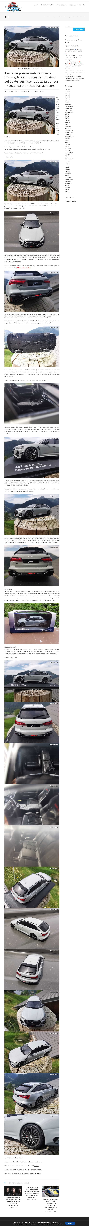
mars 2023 (67, 171)
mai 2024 (67, 142)
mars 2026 (67, 100)
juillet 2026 (67, 92)
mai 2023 (67, 167)
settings (59, 1224)
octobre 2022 (68, 181)
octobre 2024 (68, 134)
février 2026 (68, 102)
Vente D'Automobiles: (37, 92)
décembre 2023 (69, 153)
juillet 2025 (67, 116)
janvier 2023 (68, 175)
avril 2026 (67, 98)
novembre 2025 (69, 108)
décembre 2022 (69, 177)
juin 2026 (67, 94)
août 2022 (67, 185)
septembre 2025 (69, 112)
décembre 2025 (69, 106)
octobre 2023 (68, 157)
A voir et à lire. (22, 1169)
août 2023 (67, 161)
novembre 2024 (69, 132)
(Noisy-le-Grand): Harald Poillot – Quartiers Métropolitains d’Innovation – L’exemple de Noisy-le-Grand (74, 78)
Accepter (70, 1223)
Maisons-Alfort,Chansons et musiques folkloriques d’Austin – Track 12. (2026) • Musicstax (74, 72)
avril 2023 (67, 169)
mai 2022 (67, 191)
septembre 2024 (69, 136)
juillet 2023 (67, 163)
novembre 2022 (69, 179)
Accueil (46, 17)
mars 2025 (67, 124)
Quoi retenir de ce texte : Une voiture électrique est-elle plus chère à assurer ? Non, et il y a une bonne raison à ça (32, 1192)
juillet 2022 (67, 187)
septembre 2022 (69, 183)
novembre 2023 (69, 155)
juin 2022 (67, 189)
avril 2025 (67, 122)
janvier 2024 (68, 151)
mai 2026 (67, 96)
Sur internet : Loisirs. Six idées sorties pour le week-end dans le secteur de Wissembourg (13, 1201)
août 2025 (67, 114)
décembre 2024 (69, 130)
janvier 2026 (68, 104)
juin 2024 (67, 140)
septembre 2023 (69, 159)
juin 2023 (67, 165)
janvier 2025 (68, 128)
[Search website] (84, 5)
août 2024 (67, 138)
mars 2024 (67, 147)
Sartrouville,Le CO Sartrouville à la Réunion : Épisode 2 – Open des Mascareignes (73, 58)
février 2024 (68, 149)
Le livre (26, 1162)
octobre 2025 (68, 110)
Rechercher (68, 26)
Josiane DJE (10, 92)
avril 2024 (67, 145)
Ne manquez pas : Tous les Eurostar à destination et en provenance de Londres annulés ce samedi (50, 1204)
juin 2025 (67, 118)
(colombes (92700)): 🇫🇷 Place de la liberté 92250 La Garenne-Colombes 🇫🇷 (74, 52)
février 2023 (68, 173)
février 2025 (68, 126)
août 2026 (67, 90)
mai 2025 (67, 120)
